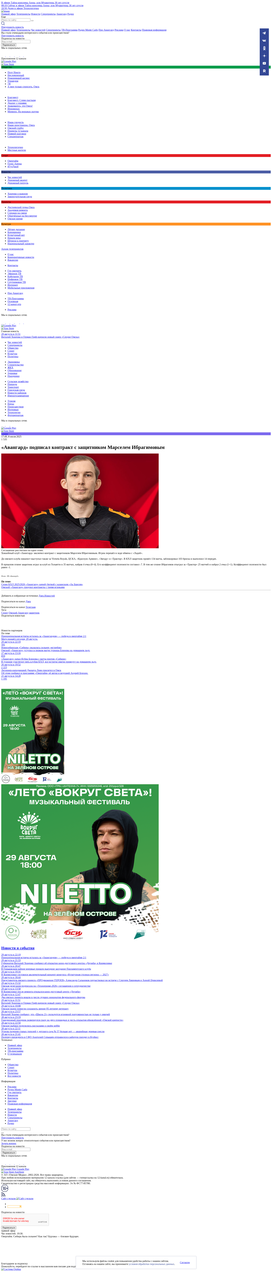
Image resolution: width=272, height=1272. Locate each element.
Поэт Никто (14, 72)
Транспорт (13, 387)
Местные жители (17, 150)
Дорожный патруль (18, 183)
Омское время (15, 218)
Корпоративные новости (21, 257)
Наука (11, 404)
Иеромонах (14, 108)
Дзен (28, 601)
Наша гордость (16, 122)
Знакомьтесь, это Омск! (20, 106)
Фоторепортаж (15, 415)
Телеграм (31, 607)
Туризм (11, 401)
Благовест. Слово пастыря (22, 100)
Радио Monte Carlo (88, 30)
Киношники (14, 232)
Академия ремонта (18, 210)
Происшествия (15, 406)
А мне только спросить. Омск (23, 86)
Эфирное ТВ (14, 273)
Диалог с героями (17, 103)
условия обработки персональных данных (151, 1264)
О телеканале (15, 1053)
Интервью (13, 409)
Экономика (14, 362)
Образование (15, 370)
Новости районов (17, 392)
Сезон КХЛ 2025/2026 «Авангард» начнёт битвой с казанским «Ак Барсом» (42, 584)
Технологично (15, 147)
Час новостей (38, 30)
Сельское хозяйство (18, 381)
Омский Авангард (18, 612)
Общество (13, 348)
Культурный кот (16, 235)
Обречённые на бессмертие (22, 215)
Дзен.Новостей (47, 595)
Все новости (14, 1076)
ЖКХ (10, 367)
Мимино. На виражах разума (23, 111)
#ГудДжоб (13, 166)
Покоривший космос (19, 78)
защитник (34, 612)
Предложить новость (12, 27)
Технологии (14, 412)
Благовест (13, 97)
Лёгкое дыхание (16, 229)
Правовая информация (154, 30)
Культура (12, 353)
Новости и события (17, 948)
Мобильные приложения (21, 287)
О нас (127, 30)
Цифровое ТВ (15, 279)
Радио (70, 14)
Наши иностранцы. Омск (21, 125)
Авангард (61, 14)
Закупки (12, 1101)
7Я (9, 83)
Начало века (14, 238)
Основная (13, 301)
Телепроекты (23, 14)
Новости (35, 14)
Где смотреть (14, 270)
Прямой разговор (17, 133)
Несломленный (16, 75)
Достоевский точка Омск (21, 207)
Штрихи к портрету (18, 240)
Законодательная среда (20, 196)
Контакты (136, 30)
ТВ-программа (15, 1051)
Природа (12, 384)
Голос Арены (15, 163)
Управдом (13, 81)
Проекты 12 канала (18, 130)
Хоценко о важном (18, 193)
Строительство (16, 364)
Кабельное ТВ (15, 276)
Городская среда (16, 390)
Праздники (14, 376)
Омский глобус (16, 128)
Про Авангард (106, 30)
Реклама (119, 30)
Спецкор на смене (17, 213)
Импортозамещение (18, 395)
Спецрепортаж (15, 136)
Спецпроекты (48, 14)
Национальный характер (21, 243)
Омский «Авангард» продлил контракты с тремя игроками (33, 587)
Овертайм (13, 160)
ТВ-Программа (69, 30)
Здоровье (12, 373)
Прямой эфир (8, 14)
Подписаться (9, 45)
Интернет (13, 285)
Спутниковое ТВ (17, 282)
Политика (13, 356)
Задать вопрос (8, 1143)
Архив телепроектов (12, 249)
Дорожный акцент (17, 180)
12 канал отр (14, 304)
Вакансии (13, 260)
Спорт (11, 350)
